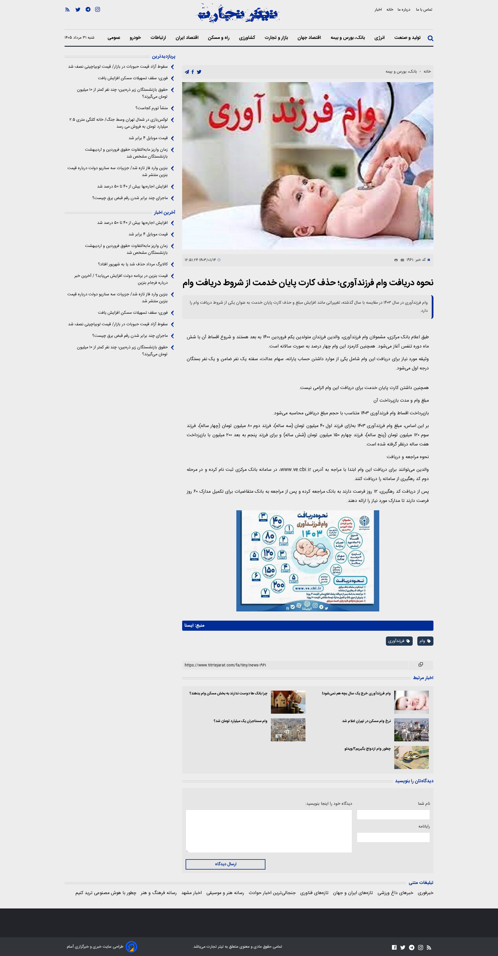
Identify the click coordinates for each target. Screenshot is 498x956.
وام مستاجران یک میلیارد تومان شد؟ (240, 721)
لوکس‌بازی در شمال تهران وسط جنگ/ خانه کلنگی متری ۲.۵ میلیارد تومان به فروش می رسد (118, 123)
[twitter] (199, 72)
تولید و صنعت (408, 38)
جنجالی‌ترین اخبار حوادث (272, 893)
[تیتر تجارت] (237, 16)
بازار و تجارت (277, 38)
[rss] (67, 17)
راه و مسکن (219, 38)
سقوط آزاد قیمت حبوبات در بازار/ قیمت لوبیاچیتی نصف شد (118, 66)
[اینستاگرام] (97, 17)
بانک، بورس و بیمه (348, 38)
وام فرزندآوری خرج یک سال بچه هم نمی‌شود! (356, 694)
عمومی (114, 38)
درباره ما (405, 9)
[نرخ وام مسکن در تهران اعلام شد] (411, 729)
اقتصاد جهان (309, 38)
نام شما (424, 803)
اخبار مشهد (191, 893)
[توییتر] (78, 17)
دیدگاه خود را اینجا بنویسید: (328, 803)
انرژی (380, 38)
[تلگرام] (88, 17)
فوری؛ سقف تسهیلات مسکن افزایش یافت (133, 78)
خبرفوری (425, 893)
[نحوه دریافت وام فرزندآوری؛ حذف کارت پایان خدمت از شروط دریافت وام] (307, 166)
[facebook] (192, 72)
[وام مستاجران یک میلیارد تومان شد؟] (288, 729)
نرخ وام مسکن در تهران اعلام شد (366, 721)
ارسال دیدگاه (225, 864)
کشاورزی (247, 38)
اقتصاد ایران (188, 38)
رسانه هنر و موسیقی (225, 893)
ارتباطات (158, 38)
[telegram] (187, 72)
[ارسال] (401, 260)
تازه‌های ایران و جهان (353, 893)
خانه (389, 9)
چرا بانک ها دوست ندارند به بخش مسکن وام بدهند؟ (228, 694)
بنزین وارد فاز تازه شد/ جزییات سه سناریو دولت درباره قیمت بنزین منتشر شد (117, 172)
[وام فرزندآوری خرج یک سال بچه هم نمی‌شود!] (411, 702)
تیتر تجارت (214, 947)
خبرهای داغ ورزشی (395, 893)
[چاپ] (395, 260)
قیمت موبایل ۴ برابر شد (148, 138)
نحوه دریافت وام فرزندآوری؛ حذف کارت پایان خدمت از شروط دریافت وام (308, 283)
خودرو (136, 38)
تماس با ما (424, 9)
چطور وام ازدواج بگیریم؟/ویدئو (367, 749)
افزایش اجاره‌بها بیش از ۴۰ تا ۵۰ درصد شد (132, 186)
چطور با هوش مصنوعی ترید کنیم (106, 893)
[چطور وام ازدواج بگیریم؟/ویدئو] (411, 757)
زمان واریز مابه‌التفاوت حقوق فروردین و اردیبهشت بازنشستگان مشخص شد (126, 153)
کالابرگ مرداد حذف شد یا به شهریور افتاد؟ (133, 264)
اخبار (378, 9)
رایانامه (424, 826)
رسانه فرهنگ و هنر (159, 893)
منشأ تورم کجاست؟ (151, 108)
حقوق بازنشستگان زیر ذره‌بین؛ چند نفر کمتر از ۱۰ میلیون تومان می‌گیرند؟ (122, 93)
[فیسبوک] (394, 947)
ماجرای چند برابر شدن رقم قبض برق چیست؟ (130, 198)
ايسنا (189, 626)
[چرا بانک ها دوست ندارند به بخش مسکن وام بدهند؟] (288, 702)
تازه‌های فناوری (314, 893)
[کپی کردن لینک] (420, 665)
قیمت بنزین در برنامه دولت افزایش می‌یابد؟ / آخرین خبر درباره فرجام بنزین (121, 279)
